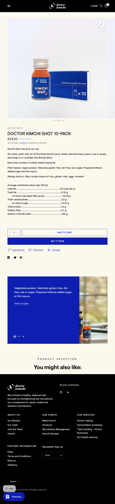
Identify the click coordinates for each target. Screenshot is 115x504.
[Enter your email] (61, 455)
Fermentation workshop (89, 425)
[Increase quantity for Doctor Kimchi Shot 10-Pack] (18, 232)
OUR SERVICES (86, 415)
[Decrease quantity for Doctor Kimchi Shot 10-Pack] (10, 232)
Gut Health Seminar (87, 437)
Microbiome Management (56, 429)
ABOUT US (13, 415)
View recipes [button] (21, 295)
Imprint (11, 433)
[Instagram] (63, 392)
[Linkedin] (70, 392)
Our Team (12, 425)
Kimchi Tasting (85, 420)
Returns (11, 460)
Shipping (23, 143)
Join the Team (15, 429)
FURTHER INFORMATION (22, 446)
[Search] (101, 6)
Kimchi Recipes (50, 433)
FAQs (10, 451)
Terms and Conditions (19, 456)
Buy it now (57, 241)
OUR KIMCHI (49, 415)
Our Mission (13, 420)
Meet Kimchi (49, 420)
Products (47, 425)
